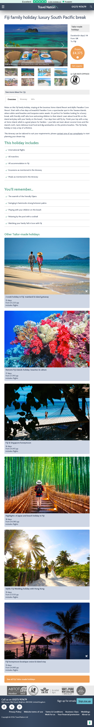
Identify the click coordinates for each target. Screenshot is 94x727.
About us (86, 714)
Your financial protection (68, 714)
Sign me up (84, 701)
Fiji (24, 92)
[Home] (48, 7)
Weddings (85, 712)
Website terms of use (33, 712)
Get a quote (77, 66)
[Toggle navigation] (3, 6)
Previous (8, 45)
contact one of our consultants (70, 133)
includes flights (27, 301)
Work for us (50, 714)
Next (63, 45)
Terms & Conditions (54, 712)
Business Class (72, 712)
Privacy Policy (15, 712)
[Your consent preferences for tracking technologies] (89, 722)
